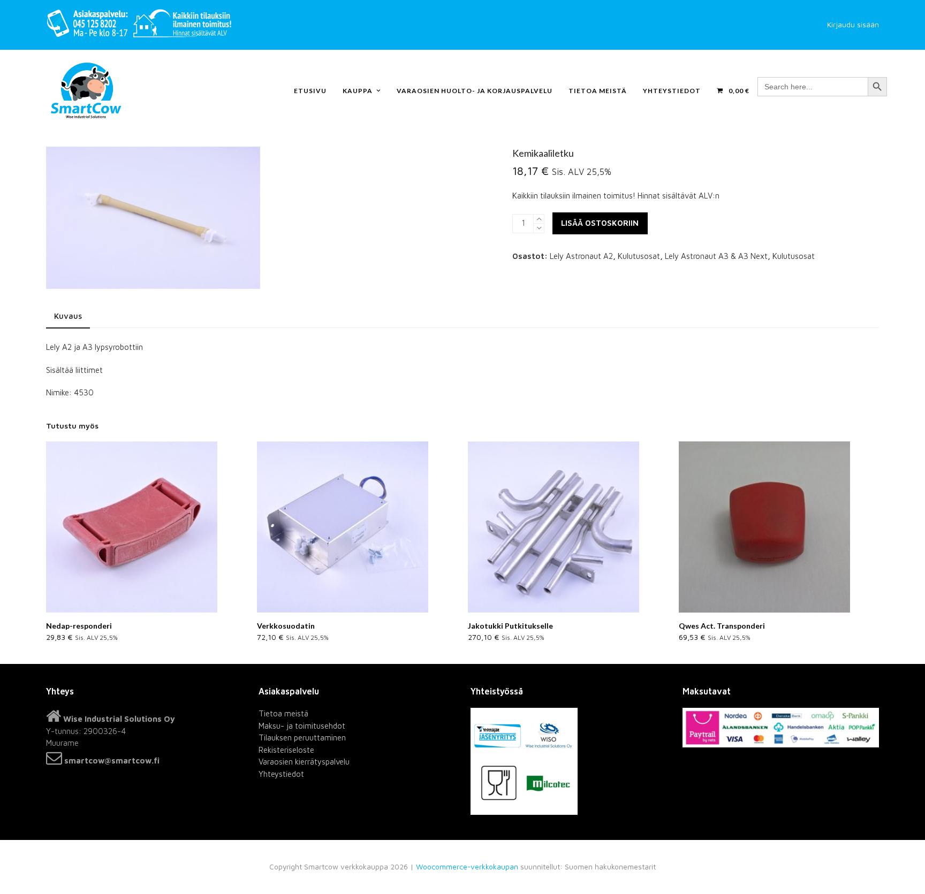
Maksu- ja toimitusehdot (302, 725)
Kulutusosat (639, 256)
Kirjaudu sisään (853, 24)
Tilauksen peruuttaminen (302, 737)
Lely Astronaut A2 (581, 256)
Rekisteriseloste (286, 749)
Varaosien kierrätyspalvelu (304, 761)
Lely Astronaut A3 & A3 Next (716, 256)
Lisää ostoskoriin (600, 222)
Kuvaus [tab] (68, 315)
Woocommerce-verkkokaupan (467, 866)
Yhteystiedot (281, 773)
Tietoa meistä (283, 713)
